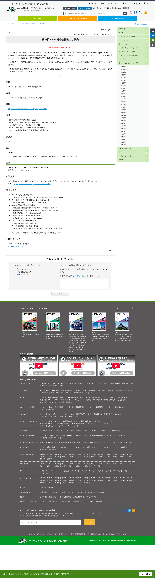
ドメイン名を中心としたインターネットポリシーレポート (59, 426)
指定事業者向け (25, 492)
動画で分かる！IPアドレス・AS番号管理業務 (55, 402)
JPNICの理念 (56, 390)
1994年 (78, 483)
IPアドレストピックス (117, 397)
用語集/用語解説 (114, 383)
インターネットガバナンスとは (50, 421)
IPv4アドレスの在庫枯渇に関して (104, 400)
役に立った (23, 269)
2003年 (123, 129)
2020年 (123, 83)
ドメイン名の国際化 (80, 435)
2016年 (123, 94)
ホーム (93, 3)
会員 (107, 471)
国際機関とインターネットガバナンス (88, 423)
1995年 (71, 483)
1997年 (123, 145)
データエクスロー (117, 414)
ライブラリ (123, 59)
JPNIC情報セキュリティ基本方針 (98, 534)
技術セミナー (122, 435)
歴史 (86, 430)
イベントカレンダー (126, 156)
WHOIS (121, 160)
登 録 (89, 522)
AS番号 (62, 492)
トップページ (10, 24)
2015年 (123, 96)
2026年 (123, 67)
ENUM (69, 435)
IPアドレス (123, 32)
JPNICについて (117, 471)
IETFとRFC (44, 435)
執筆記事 (43, 449)
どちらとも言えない (26, 274)
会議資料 (106, 447)
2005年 (123, 123)
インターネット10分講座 (95, 407)
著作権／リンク (63, 534)
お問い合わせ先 (81, 276)
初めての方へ (44, 390)
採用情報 (126, 8)
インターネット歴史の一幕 (49, 409)
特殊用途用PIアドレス (75, 492)
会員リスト (128, 390)
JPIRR (84, 383)
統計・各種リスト (46, 400)
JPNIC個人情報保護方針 (78, 534)
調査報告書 (52, 449)
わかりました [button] (145, 574)
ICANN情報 (108, 421)
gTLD (55, 414)
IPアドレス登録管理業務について (97, 397)
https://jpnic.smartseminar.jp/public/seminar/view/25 (32, 184)
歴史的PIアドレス (91, 492)
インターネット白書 (118, 447)
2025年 (123, 69)
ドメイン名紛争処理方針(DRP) (98, 414)
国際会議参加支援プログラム (49, 438)
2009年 (123, 113)
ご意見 (76, 416)
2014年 (123, 99)
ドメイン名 (123, 44)
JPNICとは (123, 29)
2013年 (123, 102)
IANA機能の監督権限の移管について (90, 421)
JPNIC (39, 18)
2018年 (123, 88)
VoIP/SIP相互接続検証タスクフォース (102, 435)
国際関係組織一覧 (69, 421)
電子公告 (110, 390)
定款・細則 (101, 390)
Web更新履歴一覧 (125, 148)
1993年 (86, 483)
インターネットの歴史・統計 (129, 55)
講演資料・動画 (127, 383)
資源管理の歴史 (64, 442)
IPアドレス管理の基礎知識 (49, 397)
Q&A (102, 3)
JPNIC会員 (118, 18)
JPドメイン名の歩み (90, 442)
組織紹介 (79, 430)
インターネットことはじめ (115, 407)
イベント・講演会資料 (47, 447)
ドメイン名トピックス (66, 414)
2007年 (123, 118)
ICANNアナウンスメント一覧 (64, 430)
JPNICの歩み (76, 442)
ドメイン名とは (45, 414)
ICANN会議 (103, 430)
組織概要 (92, 390)
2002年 (123, 131)
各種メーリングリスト (80, 502)
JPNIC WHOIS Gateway (113, 8)
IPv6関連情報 (44, 383)
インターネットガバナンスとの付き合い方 (54, 423)
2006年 (123, 121)
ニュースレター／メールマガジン (92, 471)
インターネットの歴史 (56, 386)
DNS (67, 383)
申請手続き (43, 492)
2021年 (123, 80)
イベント (63, 416)
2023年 (123, 75)
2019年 (123, 86)
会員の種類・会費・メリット (49, 497)
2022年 (123, 78)
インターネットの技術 (127, 52)
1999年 (123, 139)
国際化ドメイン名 (46, 416)
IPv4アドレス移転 (58, 383)
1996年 (64, 483)
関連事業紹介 (80, 414)
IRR (51, 435)
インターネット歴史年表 (48, 442)
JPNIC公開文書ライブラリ (92, 447)
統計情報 (43, 386)
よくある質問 (122, 400)
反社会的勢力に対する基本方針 (61, 393)
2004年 (123, 126)
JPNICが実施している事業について (74, 390)
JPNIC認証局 (64, 471)
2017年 (123, 91)
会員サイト (23, 497)
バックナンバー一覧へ (126, 308)
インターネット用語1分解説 (75, 407)
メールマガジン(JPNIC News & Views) (36, 510)
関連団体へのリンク (80, 393)
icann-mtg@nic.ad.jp (15, 246)
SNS (91, 502)
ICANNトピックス (46, 430)
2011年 (123, 107)
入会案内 (119, 390)
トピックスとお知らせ (27, 454)
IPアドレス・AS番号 (78, 18)
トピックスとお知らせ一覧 (27, 24)
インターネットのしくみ (48, 407)
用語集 (61, 407)
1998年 (123, 142)
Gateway (43, 487)
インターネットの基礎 (127, 36)
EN (147, 3)
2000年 (123, 137)
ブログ (42, 502)
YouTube (99, 502)
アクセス (128, 3)
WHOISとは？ (97, 8)
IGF (72, 423)
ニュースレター (75, 447)
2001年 (123, 134)
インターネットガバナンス (128, 48)
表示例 (50, 487)
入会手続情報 (66, 497)
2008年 (123, 115)
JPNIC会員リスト (90, 497)
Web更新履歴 (24, 464)
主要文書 (93, 430)
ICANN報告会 (113, 430)
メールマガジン (62, 447)
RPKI (63, 435)
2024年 (123, 72)
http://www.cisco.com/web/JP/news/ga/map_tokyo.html (27, 109)
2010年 (123, 110)
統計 (55, 416)
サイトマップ (115, 3)
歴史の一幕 (123, 442)
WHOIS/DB (54, 471)
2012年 (42, 24)
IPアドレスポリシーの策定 (70, 400)
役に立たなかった (25, 272)
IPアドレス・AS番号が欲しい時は (71, 397)
